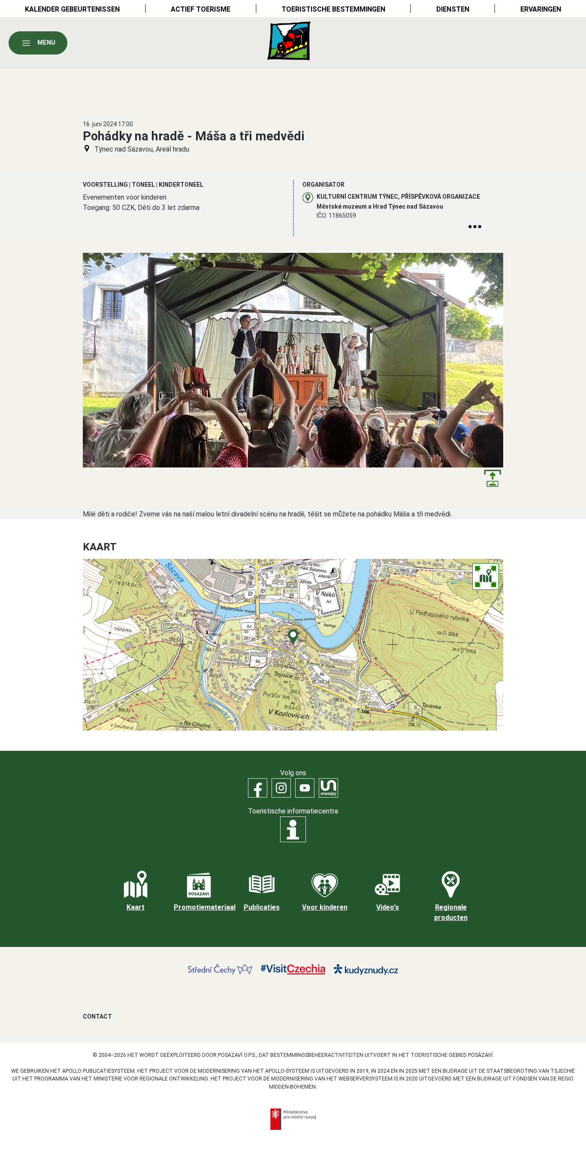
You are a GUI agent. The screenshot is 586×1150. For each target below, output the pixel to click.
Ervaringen (540, 9)
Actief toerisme (200, 9)
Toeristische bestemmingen (333, 9)
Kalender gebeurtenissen (72, 9)
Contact (97, 1016)
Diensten (452, 9)
